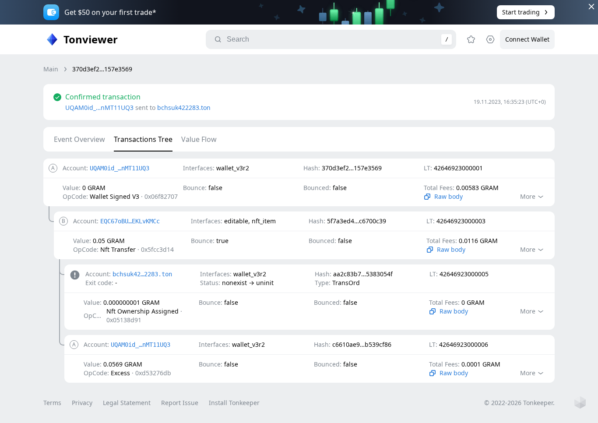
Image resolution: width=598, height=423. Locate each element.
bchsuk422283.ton (184, 107)
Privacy (82, 402)
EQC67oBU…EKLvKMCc (130, 221)
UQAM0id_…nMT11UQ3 (99, 107)
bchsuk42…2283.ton (142, 274)
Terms (52, 402)
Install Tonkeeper (234, 402)
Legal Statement (127, 402)
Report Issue (179, 402)
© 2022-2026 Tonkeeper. (519, 402)
